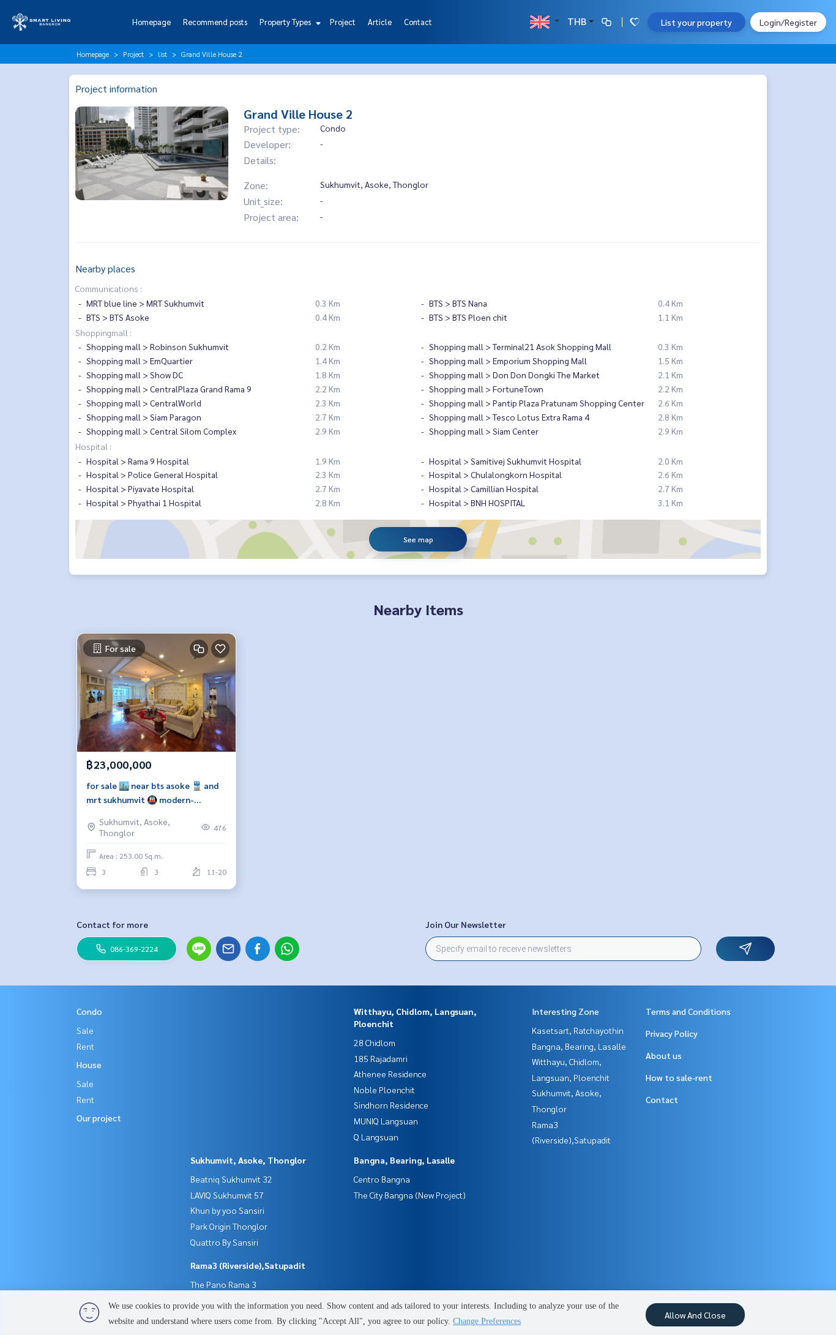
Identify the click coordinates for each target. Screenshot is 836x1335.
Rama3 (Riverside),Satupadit (247, 1265)
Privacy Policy (672, 1033)
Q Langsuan (376, 1136)
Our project (99, 1117)
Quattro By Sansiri (224, 1241)
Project (343, 22)
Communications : (108, 288)
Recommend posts (215, 22)
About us (664, 1055)
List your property (696, 22)
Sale (85, 1030)
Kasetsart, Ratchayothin (578, 1030)
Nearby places (105, 268)
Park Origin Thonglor (228, 1226)
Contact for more (112, 924)
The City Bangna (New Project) (410, 1194)
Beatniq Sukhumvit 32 (231, 1178)
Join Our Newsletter (465, 924)
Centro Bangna (382, 1178)
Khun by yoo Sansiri (227, 1210)
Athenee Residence (390, 1073)
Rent (85, 1046)
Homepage (151, 22)
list (162, 54)
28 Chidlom (374, 1042)
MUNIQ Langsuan (386, 1120)
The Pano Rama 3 (223, 1284)
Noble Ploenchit (384, 1089)
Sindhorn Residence (391, 1104)
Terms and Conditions (688, 1011)
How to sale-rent (679, 1077)
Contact (418, 22)
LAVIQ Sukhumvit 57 (227, 1194)
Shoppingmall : (103, 332)
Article (380, 22)
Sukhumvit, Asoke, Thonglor (248, 1159)
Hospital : (93, 446)
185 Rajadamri (381, 1058)
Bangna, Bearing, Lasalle (404, 1159)
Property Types (286, 22)
